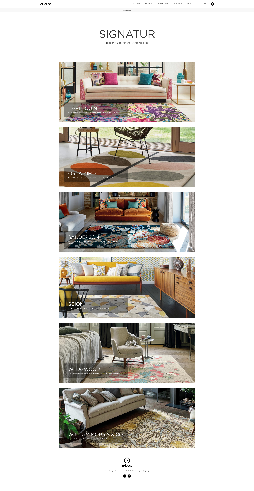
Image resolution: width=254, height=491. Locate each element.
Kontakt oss (192, 4)
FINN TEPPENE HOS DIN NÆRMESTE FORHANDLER (212, 4)
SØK (204, 4)
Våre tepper (135, 4)
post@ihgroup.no (145, 471)
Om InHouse (177, 4)
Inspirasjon (163, 4)
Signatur (149, 4)
